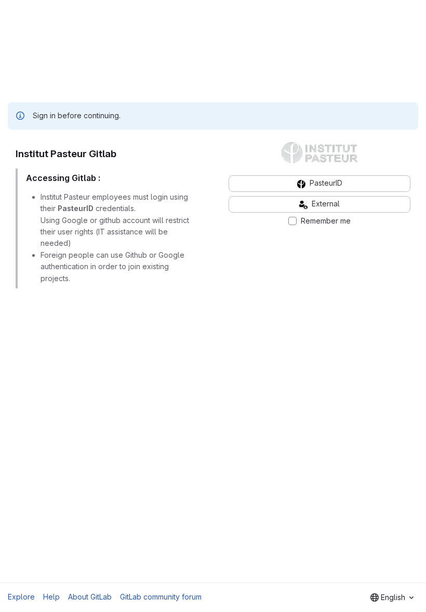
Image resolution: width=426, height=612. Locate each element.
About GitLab (90, 596)
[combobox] (392, 597)
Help (51, 596)
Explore (21, 596)
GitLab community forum (161, 596)
